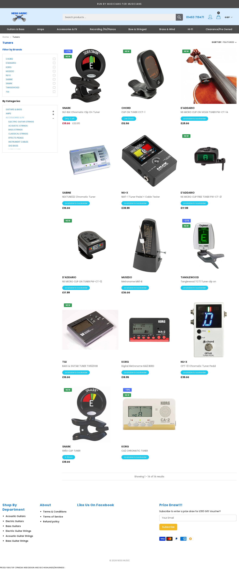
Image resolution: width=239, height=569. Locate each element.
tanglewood (12, 87)
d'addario (11, 63)
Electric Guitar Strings (21, 121)
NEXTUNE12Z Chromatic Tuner (78, 196)
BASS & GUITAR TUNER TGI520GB (80, 366)
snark (9, 83)
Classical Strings (18, 133)
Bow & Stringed (137, 29)
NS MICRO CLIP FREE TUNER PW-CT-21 (201, 196)
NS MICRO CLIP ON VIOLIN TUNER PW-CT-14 (204, 112)
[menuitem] (15, 29)
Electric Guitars (15, 521)
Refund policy (51, 521)
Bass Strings (15, 129)
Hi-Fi (190, 29)
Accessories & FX (67, 29)
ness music (123, 560)
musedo (10, 71)
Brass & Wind (167, 29)
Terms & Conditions (54, 511)
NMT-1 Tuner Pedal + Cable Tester (140, 196)
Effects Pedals (16, 137)
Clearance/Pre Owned (219, 29)
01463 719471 (195, 17)
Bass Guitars (13, 526)
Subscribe (168, 527)
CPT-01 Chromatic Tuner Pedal (198, 366)
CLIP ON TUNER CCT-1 (133, 112)
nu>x (8, 75)
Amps (40, 29)
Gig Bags (13, 145)
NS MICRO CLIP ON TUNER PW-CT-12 (82, 281)
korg (8, 67)
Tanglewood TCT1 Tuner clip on (198, 281)
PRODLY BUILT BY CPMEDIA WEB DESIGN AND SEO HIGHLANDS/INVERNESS (32, 567)
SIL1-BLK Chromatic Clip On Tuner (81, 112)
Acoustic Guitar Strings (19, 536)
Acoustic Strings (18, 125)
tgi (7, 91)
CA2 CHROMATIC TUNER (134, 450)
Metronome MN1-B (131, 281)
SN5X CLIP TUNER (71, 450)
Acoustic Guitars (16, 516)
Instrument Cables (18, 141)
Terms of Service (53, 516)
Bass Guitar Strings (17, 541)
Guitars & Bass (15, 29)
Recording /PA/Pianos (103, 29)
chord (9, 59)
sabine (9, 79)
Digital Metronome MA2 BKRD (137, 366)
